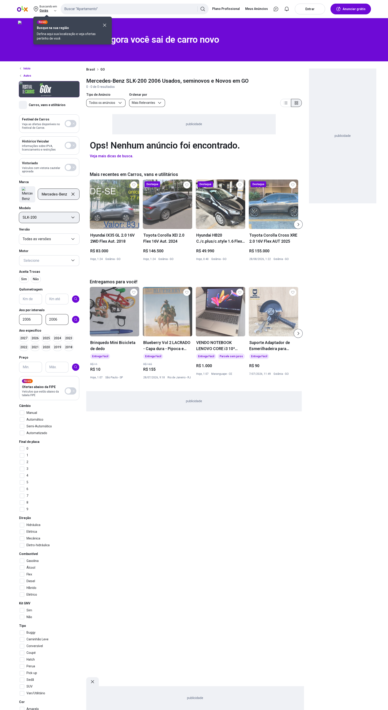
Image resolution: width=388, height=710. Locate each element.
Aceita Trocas (29, 271)
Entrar (310, 9)
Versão (24, 229)
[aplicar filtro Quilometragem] (75, 298)
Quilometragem (31, 289)
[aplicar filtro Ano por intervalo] (75, 319)
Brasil (90, 69)
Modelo (25, 208)
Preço (23, 357)
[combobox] (135, 9)
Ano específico (30, 330)
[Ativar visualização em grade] (296, 103)
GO (102, 69)
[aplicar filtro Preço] (75, 367)
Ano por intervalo (32, 310)
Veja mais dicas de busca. (111, 156)
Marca (24, 182)
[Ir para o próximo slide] (298, 224)
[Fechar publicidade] (92, 681)
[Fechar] (104, 25)
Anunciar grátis (354, 9)
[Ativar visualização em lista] (285, 103)
